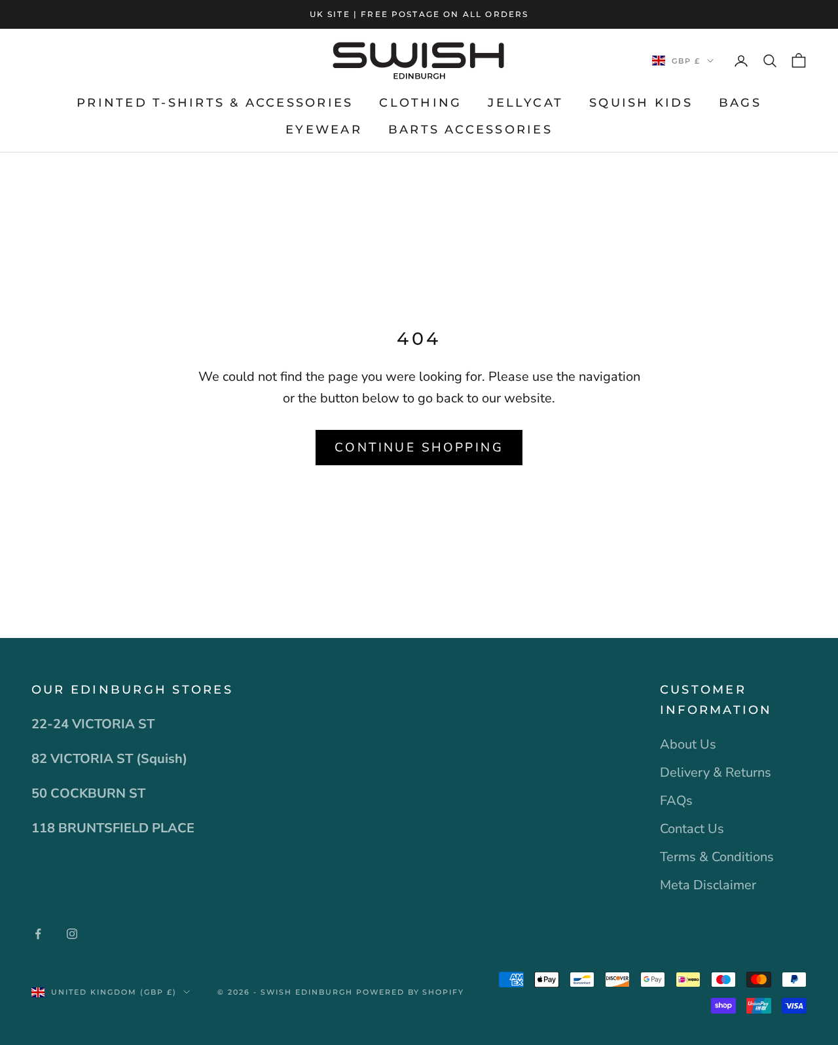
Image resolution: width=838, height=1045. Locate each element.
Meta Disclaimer (708, 885)
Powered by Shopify (410, 992)
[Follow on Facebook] (38, 933)
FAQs (676, 800)
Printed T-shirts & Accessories (215, 103)
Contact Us (692, 829)
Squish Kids (641, 103)
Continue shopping (419, 447)
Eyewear (323, 129)
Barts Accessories (470, 129)
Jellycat (525, 103)
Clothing (420, 103)
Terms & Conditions (717, 857)
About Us (688, 744)
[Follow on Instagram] (72, 933)
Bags (740, 103)
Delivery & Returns (715, 772)
